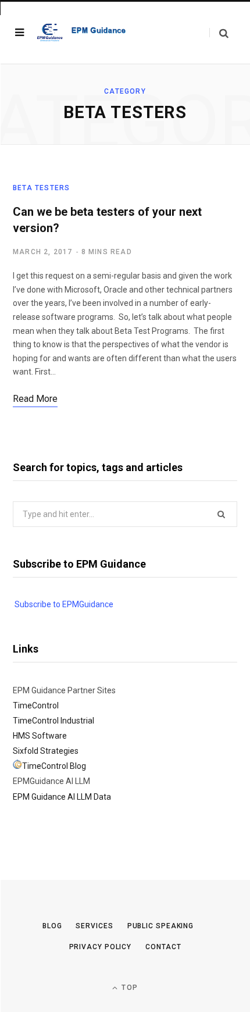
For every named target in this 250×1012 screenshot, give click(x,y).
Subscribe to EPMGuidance (64, 604)
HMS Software (40, 735)
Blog (52, 926)
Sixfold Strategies (45, 751)
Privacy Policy (100, 947)
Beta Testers (41, 188)
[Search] (218, 33)
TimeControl (36, 705)
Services (94, 926)
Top (128, 988)
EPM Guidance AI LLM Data (62, 796)
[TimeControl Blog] (17, 766)
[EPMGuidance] (86, 32)
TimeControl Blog (54, 766)
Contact (163, 947)
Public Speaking (160, 926)
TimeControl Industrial (53, 720)
